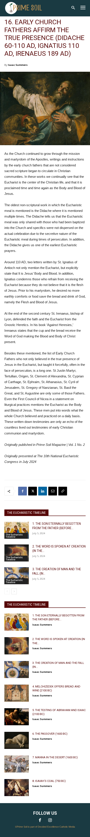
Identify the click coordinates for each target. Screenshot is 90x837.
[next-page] (14, 591)
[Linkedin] (42, 491)
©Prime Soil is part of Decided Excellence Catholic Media (45, 826)
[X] (32, 491)
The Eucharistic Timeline (14, 535)
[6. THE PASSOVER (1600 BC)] (16, 740)
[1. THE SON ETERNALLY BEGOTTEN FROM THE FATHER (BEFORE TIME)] (16, 530)
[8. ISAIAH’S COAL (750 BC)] (16, 787)
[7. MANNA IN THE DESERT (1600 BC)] (16, 763)
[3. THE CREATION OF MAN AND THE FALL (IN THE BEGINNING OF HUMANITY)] (16, 575)
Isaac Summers (18, 64)
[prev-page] (7, 591)
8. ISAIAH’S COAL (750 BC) (49, 781)
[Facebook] (22, 491)
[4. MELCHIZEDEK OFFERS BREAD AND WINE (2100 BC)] (16, 693)
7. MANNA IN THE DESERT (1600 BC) (55, 757)
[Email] (52, 491)
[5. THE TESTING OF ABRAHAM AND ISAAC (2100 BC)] (16, 716)
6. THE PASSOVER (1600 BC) (50, 733)
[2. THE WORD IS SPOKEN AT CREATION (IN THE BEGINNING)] (16, 552)
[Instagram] (50, 821)
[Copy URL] (62, 491)
